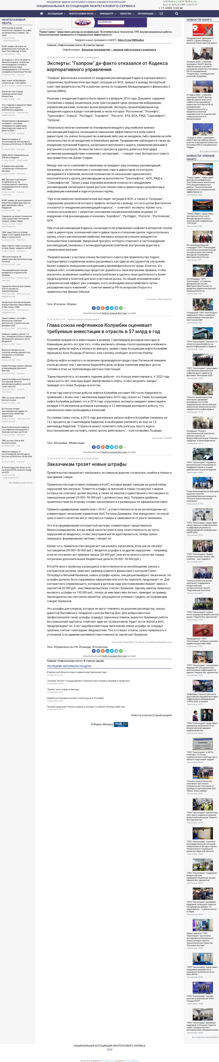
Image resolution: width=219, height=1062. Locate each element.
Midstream (21, 174)
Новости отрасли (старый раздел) (83, 57)
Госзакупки (101, 647)
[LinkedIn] (107, 308)
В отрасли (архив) (94, 45)
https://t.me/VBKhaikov (131, 40)
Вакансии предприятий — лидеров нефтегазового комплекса (119, 49)
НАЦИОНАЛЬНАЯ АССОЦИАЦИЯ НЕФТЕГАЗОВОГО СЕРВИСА (109, 1045)
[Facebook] (94, 308)
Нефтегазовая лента (70, 45)
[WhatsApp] (121, 308)
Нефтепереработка (11, 41)
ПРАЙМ (168, 438)
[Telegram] (116, 308)
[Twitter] (112, 308)
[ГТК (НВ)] (109, 22)
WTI (183, 5)
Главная (51, 45)
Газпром (60, 304)
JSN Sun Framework (131, 1061)
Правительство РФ (66, 647)
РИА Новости (165, 299)
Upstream (21, 373)
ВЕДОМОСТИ (130, 642)
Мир (18, 54)
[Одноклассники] (103, 308)
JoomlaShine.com (107, 1061)
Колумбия (61, 443)
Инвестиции (77, 443)
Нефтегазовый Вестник (114, 313)
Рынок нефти (22, 160)
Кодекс (72, 304)
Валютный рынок (24, 86)
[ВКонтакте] (98, 308)
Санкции (86, 647)
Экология (21, 75)
